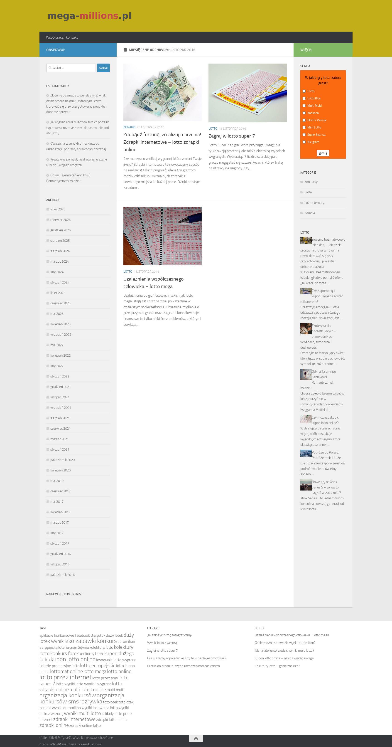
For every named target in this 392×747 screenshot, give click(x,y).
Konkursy (311, 182)
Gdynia (83, 647)
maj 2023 (57, 314)
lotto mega (94, 671)
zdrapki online (54, 725)
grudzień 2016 (60, 554)
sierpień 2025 (60, 241)
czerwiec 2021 (60, 429)
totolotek (110, 702)
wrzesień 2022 (60, 335)
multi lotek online (87, 690)
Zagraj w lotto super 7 (231, 136)
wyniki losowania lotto (99, 707)
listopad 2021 (59, 397)
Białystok (98, 635)
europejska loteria (54, 647)
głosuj (323, 153)
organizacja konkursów (67, 695)
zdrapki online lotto (85, 725)
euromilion (126, 641)
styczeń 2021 (59, 449)
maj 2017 (57, 502)
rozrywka (90, 701)
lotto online (119, 671)
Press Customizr (91, 744)
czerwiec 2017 (60, 491)
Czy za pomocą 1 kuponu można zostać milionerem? (321, 296)
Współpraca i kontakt (62, 37)
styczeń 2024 (59, 282)
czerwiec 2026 (60, 220)
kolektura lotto (101, 647)
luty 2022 (57, 366)
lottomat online (66, 671)
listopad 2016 (59, 564)
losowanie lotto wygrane (116, 660)
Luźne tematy (314, 203)
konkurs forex (64, 653)
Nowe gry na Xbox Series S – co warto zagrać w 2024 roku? (326, 487)
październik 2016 (62, 575)
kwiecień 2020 (60, 470)
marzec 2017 (59, 522)
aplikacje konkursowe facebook (64, 635)
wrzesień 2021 (60, 408)
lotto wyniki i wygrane (93, 684)
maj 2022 (57, 345)
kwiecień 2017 (60, 512)
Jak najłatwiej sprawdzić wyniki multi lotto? (284, 650)
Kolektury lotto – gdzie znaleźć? (277, 666)
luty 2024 (57, 272)
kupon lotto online (73, 659)
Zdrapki (129, 127)
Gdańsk (73, 647)
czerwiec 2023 (60, 303)
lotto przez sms (105, 678)
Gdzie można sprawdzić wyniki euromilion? (285, 643)
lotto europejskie (97, 665)
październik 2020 (62, 460)
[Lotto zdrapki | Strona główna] (90, 16)
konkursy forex (91, 653)
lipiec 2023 (57, 293)
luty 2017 (57, 533)
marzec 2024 (59, 261)
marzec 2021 (59, 439)
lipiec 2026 (57, 209)
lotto (75, 665)
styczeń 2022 (59, 376)
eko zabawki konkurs (91, 640)
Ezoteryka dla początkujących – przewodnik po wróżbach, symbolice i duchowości (318, 337)
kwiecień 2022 (60, 355)
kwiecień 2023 (60, 324)
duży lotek (114, 635)
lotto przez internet (65, 677)
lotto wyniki (65, 684)
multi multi (115, 690)
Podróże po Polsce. (325, 452)
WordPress (59, 744)
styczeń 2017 (59, 543)
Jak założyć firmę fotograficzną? (169, 635)
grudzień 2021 (60, 387)
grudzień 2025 (60, 230)
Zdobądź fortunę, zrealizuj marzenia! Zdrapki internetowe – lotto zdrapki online (162, 142)
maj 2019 (57, 481)
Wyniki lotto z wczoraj (162, 643)
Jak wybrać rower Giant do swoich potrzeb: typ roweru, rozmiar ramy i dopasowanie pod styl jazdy (78, 127)
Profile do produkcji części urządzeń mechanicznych (183, 666)
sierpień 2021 (60, 418)
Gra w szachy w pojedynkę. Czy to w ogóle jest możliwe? (186, 658)
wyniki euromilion (66, 707)
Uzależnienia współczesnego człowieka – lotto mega (292, 635)
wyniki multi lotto (82, 713)
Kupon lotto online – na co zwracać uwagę (284, 658)
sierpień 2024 (60, 251)
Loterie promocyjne (55, 665)
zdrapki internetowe (74, 719)
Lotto (212, 129)
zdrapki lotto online (111, 719)
